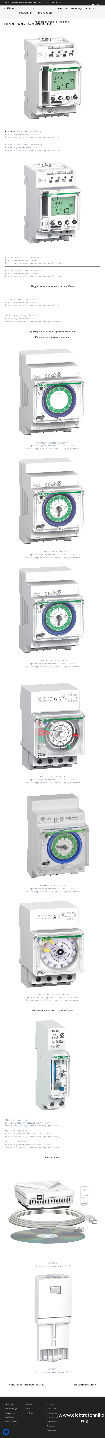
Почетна (9, 8)
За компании (36, 24)
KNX (49, 24)
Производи (45, 12)
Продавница (25, 12)
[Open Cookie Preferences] (6, 1434)
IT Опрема (31, 1413)
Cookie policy (11, 1421)
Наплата (62, 8)
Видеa (21, 24)
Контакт (9, 24)
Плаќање (9, 1417)
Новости (90, 8)
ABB (28, 1408)
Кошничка (10, 1413)
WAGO (29, 1404)
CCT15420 (9, 131)
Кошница (76, 8)
